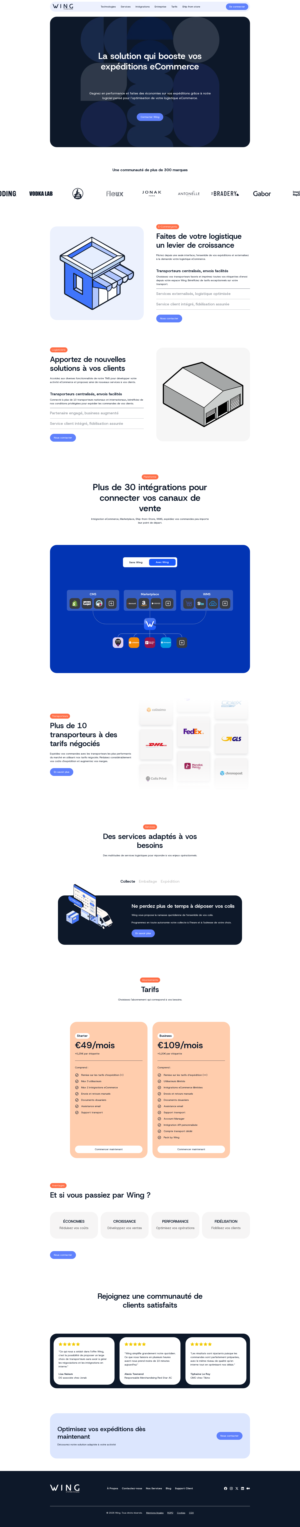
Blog (168, 1488)
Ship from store (191, 6)
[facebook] (226, 1488)
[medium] (248, 1488)
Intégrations (143, 6)
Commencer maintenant (109, 1149)
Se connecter (237, 6)
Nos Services (154, 1488)
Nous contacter (169, 318)
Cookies (181, 1512)
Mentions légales (155, 1512)
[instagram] (231, 1488)
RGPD (170, 1512)
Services (126, 6)
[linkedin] (242, 1488)
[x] (237, 1488)
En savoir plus (61, 772)
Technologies (108, 6)
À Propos (112, 1488)
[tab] (203, 277)
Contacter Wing (150, 117)
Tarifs (174, 6)
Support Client (184, 1488)
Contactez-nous (132, 1488)
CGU (191, 1512)
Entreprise (160, 6)
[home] (68, 7)
